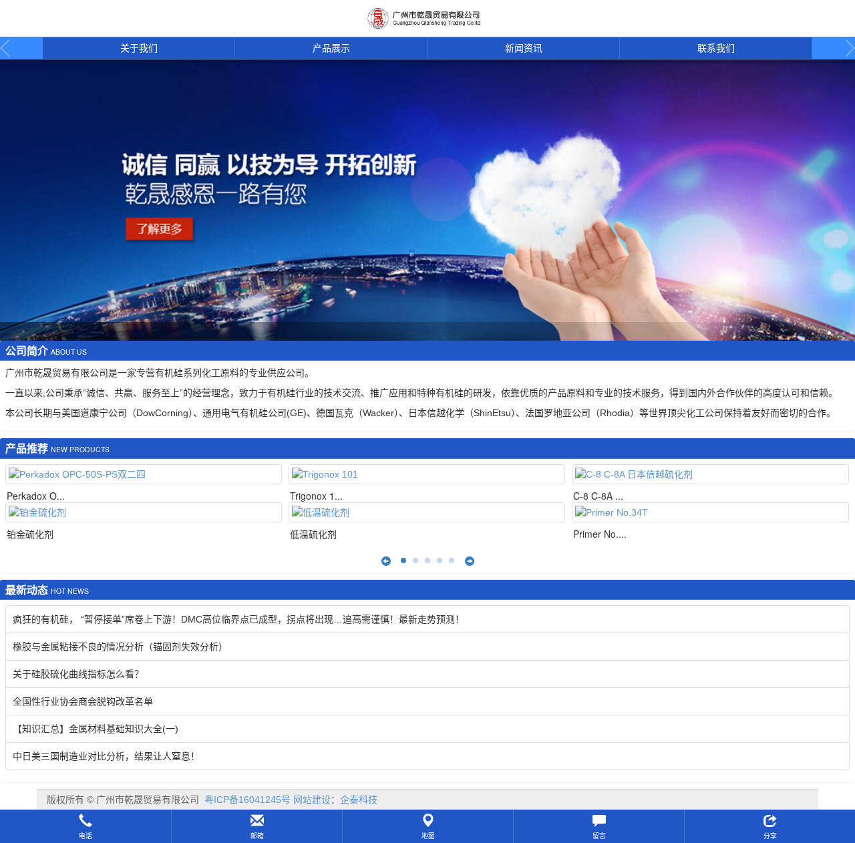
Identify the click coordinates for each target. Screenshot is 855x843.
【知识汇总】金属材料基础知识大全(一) (95, 728)
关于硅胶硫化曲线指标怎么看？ (78, 674)
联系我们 (716, 48)
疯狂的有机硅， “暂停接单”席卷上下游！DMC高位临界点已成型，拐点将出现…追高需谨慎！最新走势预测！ (238, 619)
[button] (85, 826)
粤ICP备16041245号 (247, 799)
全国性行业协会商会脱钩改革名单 (83, 701)
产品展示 (331, 48)
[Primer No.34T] (710, 512)
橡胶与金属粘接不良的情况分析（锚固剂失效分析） (120, 646)
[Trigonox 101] (427, 474)
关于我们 (139, 48)
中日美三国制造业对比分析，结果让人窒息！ (106, 756)
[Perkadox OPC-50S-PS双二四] (143, 474)
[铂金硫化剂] (143, 512)
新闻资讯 (523, 48)
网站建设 (312, 799)
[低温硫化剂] (427, 512)
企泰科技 (358, 799)
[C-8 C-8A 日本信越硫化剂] (710, 474)
